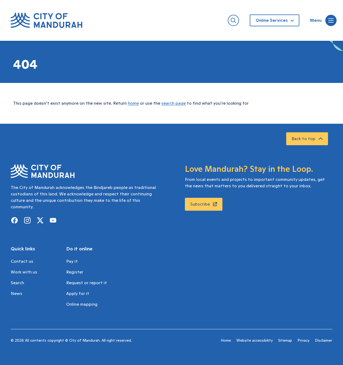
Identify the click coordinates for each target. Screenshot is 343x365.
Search (17, 283)
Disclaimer (323, 340)
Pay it (72, 261)
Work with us (24, 272)
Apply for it (77, 293)
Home (226, 340)
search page (173, 103)
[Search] (233, 20)
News (16, 293)
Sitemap (285, 340)
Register (74, 272)
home (133, 103)
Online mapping (82, 304)
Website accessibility (254, 340)
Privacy (303, 340)
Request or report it (86, 283)
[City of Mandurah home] (46, 20)
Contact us (22, 261)
